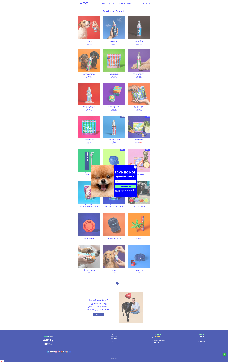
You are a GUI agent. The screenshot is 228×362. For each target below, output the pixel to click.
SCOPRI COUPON (126, 186)
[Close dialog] (135, 166)
